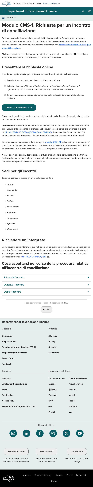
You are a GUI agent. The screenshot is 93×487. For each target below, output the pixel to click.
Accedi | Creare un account (19, 107)
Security (52, 347)
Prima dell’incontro (14, 277)
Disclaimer (53, 353)
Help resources (9, 342)
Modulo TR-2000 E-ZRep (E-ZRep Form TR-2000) (28, 132)
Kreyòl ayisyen (76, 384)
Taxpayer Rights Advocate (14, 353)
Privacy (51, 342)
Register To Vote (16, 451)
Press (4, 390)
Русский (52, 395)
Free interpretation (78, 378)
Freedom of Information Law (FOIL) (19, 347)
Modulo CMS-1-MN (53, 142)
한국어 (51, 412)
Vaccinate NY (46, 451)
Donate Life (77, 451)
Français (73, 406)
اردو (71, 412)
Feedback (6, 364)
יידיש (50, 401)
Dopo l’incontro (12, 292)
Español (52, 384)
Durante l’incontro (14, 285)
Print (47, 309)
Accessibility (8, 401)
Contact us (7, 336)
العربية (72, 395)
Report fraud (8, 358)
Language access (56, 378)
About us (6, 378)
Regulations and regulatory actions (18, 406)
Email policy (7, 395)
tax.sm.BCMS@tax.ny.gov (34, 257)
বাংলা (50, 406)
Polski (71, 401)
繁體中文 (52, 390)
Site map (52, 336)
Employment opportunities (14, 384)
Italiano (72, 390)
